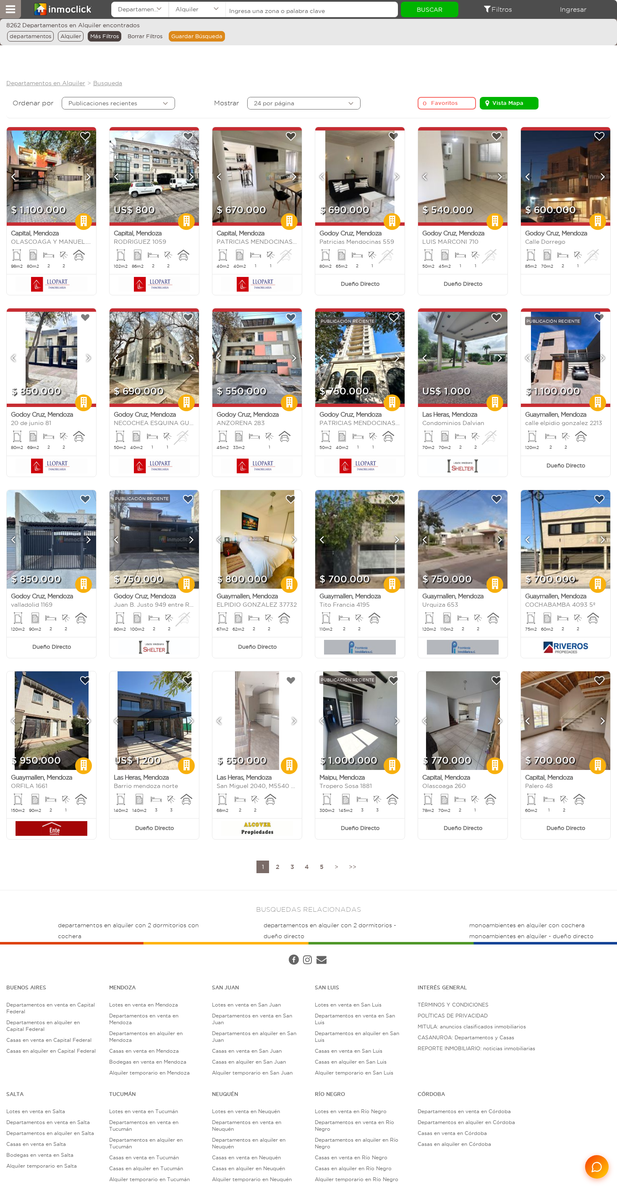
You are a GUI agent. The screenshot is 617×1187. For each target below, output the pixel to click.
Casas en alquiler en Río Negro (353, 1168)
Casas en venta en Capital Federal (49, 1040)
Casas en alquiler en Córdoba (454, 1144)
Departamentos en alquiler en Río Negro (356, 1143)
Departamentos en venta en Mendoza (143, 1019)
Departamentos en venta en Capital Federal (50, 1008)
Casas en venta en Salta (36, 1144)
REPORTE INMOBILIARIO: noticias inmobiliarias (476, 1048)
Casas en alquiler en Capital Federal (51, 1051)
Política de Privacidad (148, 951)
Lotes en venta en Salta (35, 1111)
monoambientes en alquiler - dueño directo (531, 936)
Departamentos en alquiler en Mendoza (146, 1036)
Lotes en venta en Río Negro (351, 1111)
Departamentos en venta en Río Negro (354, 1125)
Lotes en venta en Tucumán (143, 1111)
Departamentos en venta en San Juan (252, 1019)
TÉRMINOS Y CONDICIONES (453, 1004)
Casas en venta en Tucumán (144, 1157)
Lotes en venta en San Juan (246, 1004)
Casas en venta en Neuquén (246, 1157)
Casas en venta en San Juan (247, 1051)
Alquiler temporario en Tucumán (149, 1179)
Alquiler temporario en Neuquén (252, 1179)
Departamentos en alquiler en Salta (50, 1133)
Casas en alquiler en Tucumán (146, 1168)
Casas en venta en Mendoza (144, 1051)
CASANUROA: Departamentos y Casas (466, 1037)
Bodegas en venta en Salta (39, 1155)
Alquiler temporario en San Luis (354, 1072)
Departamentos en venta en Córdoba (464, 1111)
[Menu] (10, 9)
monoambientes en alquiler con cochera (527, 925)
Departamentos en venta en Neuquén (246, 1125)
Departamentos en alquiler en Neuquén (248, 1143)
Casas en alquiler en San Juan (249, 1061)
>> (352, 867)
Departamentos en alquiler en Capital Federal (43, 1026)
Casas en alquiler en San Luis (351, 1061)
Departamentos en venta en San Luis (355, 1019)
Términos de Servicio (207, 951)
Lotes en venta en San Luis (348, 1004)
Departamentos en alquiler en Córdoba (466, 1122)
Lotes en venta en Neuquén (246, 1111)
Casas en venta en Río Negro (351, 1157)
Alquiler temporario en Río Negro (356, 1179)
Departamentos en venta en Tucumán (143, 1125)
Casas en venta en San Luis (348, 1051)
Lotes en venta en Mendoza (143, 1004)
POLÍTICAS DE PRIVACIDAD (453, 1015)
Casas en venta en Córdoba (452, 1133)
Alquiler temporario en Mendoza (149, 1072)
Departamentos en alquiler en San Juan (254, 1036)
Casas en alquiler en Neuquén (248, 1168)
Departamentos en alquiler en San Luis (357, 1036)
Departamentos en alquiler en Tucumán (146, 1143)
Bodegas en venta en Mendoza (147, 1061)
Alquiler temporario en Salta (41, 1166)
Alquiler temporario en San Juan (252, 1072)
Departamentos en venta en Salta (48, 1122)
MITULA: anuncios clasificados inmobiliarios (472, 1026)
